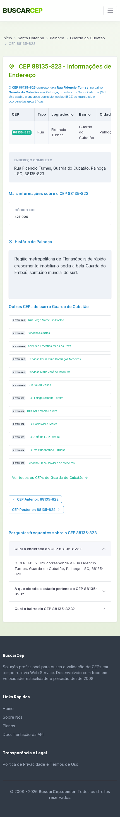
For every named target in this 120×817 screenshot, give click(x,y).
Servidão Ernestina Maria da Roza (42, 346)
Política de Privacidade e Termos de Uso (40, 764)
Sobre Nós (13, 717)
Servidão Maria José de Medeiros (41, 372)
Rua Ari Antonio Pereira (35, 411)
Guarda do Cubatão (87, 38)
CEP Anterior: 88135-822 (38, 499)
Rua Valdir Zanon (32, 385)
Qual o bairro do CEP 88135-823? (45, 608)
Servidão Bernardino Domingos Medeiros (47, 359)
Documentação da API (23, 734)
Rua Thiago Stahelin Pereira (38, 397)
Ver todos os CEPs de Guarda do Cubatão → (50, 477)
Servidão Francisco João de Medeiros (44, 463)
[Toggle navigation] (110, 10)
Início (7, 38)
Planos (9, 725)
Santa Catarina (31, 38)
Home (8, 708)
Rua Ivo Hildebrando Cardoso (39, 450)
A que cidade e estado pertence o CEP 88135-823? (56, 591)
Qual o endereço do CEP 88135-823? (48, 549)
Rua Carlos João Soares (35, 424)
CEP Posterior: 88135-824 (34, 510)
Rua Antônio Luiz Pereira (36, 436)
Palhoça (57, 38)
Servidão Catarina (31, 333)
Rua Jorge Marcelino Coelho (38, 320)
